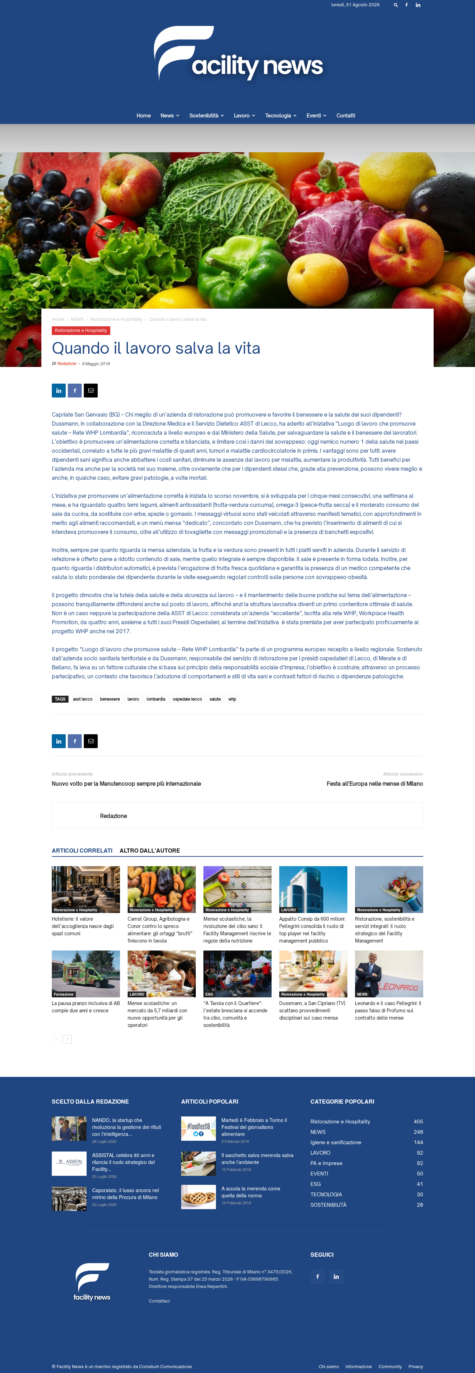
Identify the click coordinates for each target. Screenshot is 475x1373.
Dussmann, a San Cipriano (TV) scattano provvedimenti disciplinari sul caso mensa (312, 1011)
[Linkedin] (418, 5)
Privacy (416, 1366)
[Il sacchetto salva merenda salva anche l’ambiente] (198, 1164)
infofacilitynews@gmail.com (200, 1301)
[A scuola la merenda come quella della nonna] (198, 1197)
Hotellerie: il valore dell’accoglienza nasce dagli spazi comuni (83, 926)
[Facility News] (237, 58)
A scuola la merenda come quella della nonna (251, 1192)
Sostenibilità (204, 115)
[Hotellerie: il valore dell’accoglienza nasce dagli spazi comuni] (86, 889)
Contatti (346, 115)
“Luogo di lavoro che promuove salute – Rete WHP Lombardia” (159, 649)
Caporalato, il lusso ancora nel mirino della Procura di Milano (125, 1193)
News (167, 115)
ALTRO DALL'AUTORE (150, 850)
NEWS (77, 319)
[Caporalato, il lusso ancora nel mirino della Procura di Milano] (69, 1199)
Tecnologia (278, 115)
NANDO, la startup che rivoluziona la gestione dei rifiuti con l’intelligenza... (126, 1126)
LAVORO (288, 909)
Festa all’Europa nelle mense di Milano (375, 783)
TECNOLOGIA (326, 1194)
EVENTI (319, 1174)
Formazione (64, 994)
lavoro (133, 699)
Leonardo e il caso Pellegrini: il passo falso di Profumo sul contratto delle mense (388, 1011)
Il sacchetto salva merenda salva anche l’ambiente (257, 1158)
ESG (209, 994)
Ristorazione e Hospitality (116, 319)
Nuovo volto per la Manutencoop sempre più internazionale (126, 783)
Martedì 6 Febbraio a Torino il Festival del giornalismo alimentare (254, 1126)
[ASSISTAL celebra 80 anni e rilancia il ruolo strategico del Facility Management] (69, 1164)
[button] (396, 4)
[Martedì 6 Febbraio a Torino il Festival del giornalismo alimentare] (198, 1128)
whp (232, 699)
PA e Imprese (327, 1163)
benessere (110, 699)
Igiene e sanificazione (336, 1142)
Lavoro (242, 115)
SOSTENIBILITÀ (329, 1205)
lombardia (156, 699)
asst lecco (82, 699)
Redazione (66, 363)
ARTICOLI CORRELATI (82, 850)
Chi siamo (329, 1366)
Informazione (359, 1366)
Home (144, 115)
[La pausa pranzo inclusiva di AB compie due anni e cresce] (86, 974)
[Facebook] (406, 5)
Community (390, 1366)
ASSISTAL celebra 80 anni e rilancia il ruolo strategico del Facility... (123, 1162)
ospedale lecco (187, 699)
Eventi (314, 115)
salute (215, 699)
